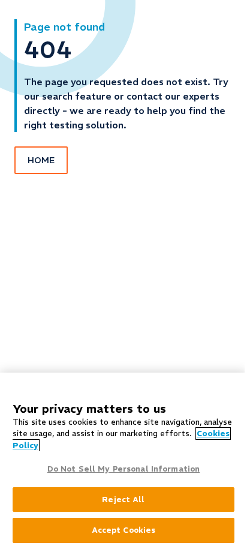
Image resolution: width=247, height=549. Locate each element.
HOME (41, 160)
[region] (123, 461)
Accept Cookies (124, 530)
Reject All (123, 499)
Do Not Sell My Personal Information (123, 469)
